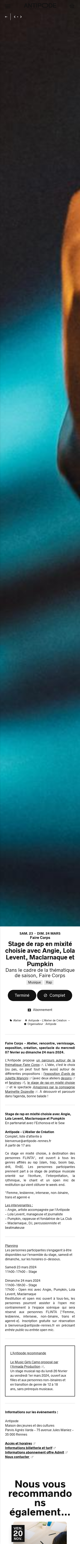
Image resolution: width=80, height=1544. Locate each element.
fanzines (15, 1083)
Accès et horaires (18, 1443)
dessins (66, 1078)
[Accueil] (40, 6)
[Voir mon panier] (72, 6)
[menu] (7, 6)
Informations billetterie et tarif (28, 1448)
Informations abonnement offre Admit (34, 1452)
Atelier (17, 1020)
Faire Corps (40, 938)
